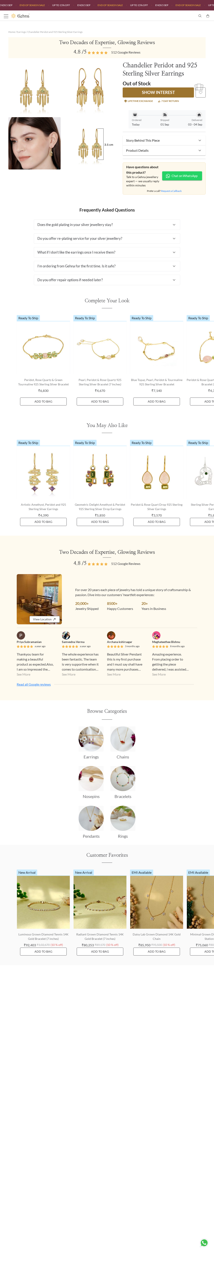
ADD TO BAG (43, 401)
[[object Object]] (201, 92)
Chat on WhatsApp (184, 176)
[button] (164, 140)
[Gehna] (59, 15)
